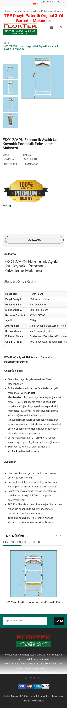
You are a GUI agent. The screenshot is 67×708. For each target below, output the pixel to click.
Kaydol (59, 620)
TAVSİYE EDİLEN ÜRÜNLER (21, 542)
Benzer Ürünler (15, 536)
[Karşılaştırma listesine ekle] (36, 593)
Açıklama (34, 239)
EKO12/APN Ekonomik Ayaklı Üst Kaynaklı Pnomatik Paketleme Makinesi (30, 47)
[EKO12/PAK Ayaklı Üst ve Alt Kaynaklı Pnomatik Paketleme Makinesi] (33, 573)
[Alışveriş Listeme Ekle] (30, 593)
